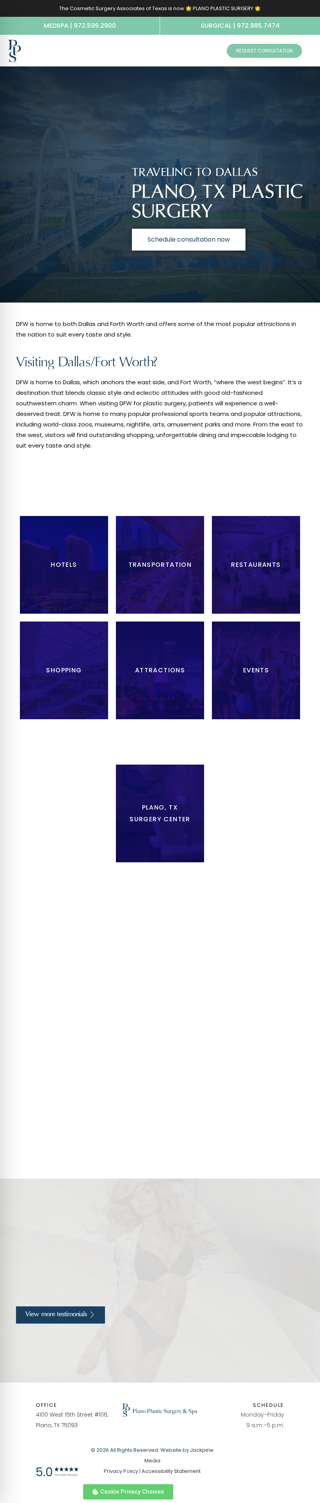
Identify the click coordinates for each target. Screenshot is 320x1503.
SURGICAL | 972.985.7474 (240, 25)
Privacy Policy (121, 1471)
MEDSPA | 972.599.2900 (80, 25)
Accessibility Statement (171, 1471)
